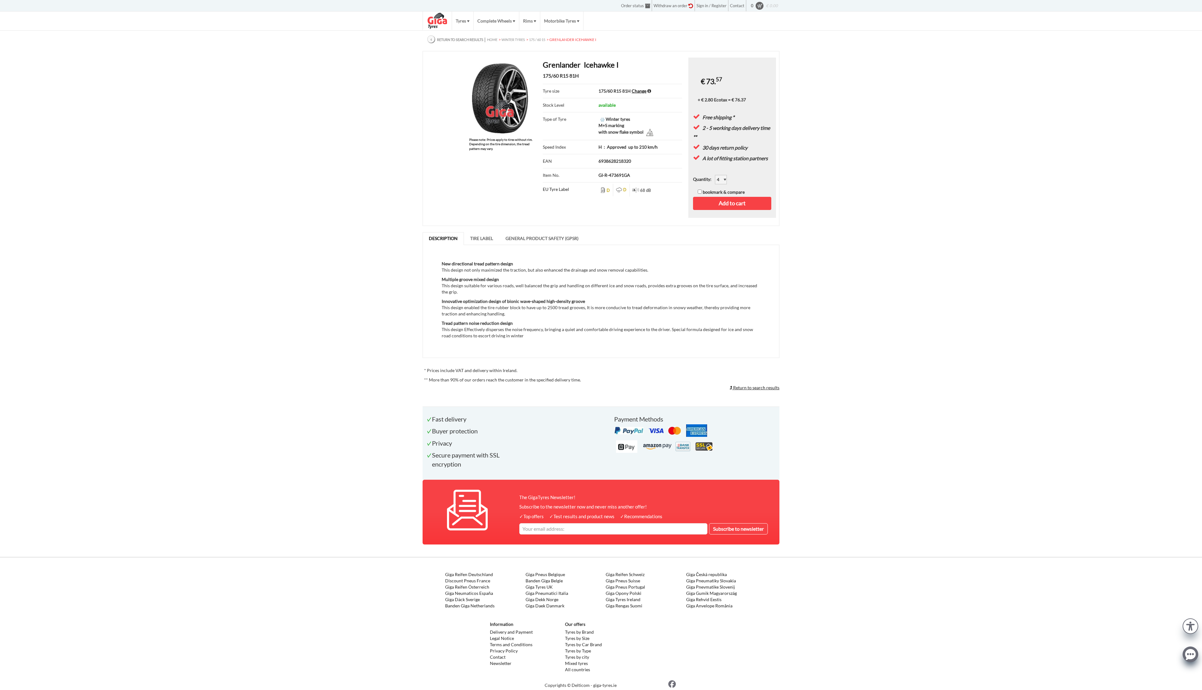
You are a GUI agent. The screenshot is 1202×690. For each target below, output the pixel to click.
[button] (1190, 625)
